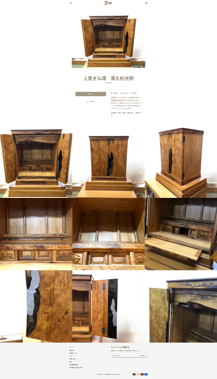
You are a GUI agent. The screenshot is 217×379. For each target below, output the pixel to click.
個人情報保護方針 (74, 364)
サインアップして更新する (120, 347)
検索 (71, 361)
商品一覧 (72, 350)
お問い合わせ (73, 359)
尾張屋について (73, 353)
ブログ (71, 356)
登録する (143, 355)
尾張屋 (108, 374)
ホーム (71, 347)
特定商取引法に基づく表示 (76, 367)
